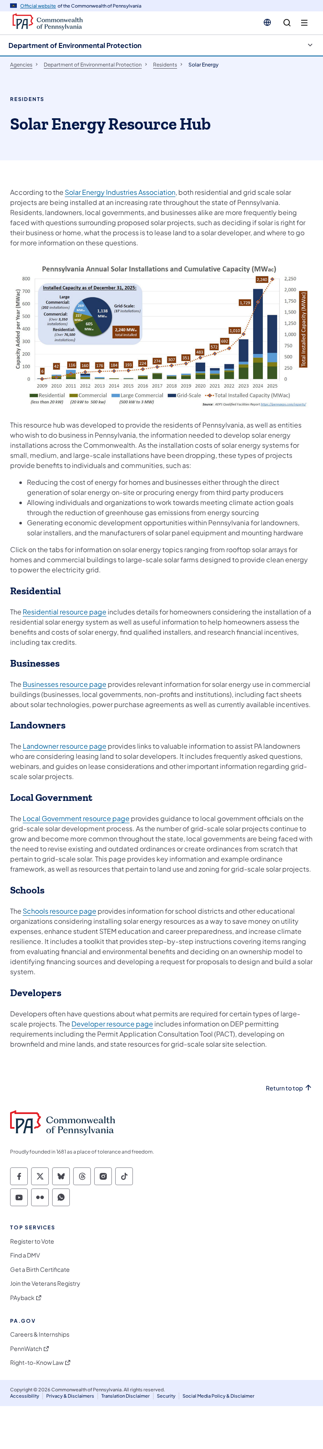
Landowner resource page (64, 746)
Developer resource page (112, 1023)
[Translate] (267, 22)
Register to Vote (32, 1241)
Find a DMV (25, 1255)
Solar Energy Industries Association (120, 192)
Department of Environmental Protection (74, 45)
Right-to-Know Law (37, 1362)
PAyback (22, 1297)
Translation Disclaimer (125, 1395)
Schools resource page (59, 911)
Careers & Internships (39, 1334)
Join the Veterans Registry (45, 1283)
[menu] (304, 23)
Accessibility (24, 1395)
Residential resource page (64, 611)
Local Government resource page (76, 818)
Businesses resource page (64, 684)
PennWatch (26, 1348)
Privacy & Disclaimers (70, 1395)
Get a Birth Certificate (40, 1269)
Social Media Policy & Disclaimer (218, 1395)
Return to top (284, 1088)
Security (166, 1395)
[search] (287, 23)
